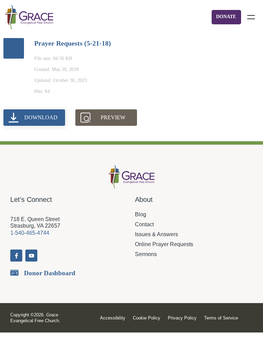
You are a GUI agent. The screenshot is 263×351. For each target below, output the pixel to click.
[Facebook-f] (16, 256)
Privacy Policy (182, 317)
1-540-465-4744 (29, 233)
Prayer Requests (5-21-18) (72, 43)
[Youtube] (31, 256)
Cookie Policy (146, 317)
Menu (251, 17)
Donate (226, 16)
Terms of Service (221, 317)
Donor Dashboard (49, 273)
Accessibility (112, 317)
